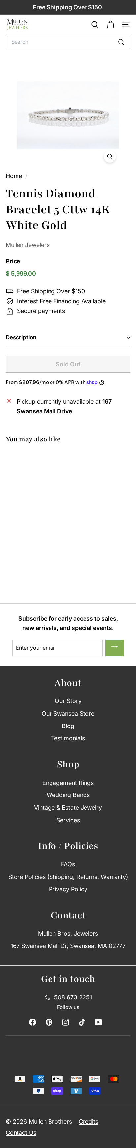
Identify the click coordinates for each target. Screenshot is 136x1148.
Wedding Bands (68, 795)
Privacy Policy (68, 889)
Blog (68, 726)
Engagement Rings (68, 782)
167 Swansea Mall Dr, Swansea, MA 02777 (68, 945)
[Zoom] (110, 157)
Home (15, 175)
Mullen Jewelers (28, 244)
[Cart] (110, 25)
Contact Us (21, 1132)
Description (21, 337)
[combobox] (68, 42)
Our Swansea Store (68, 713)
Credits (88, 1121)
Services (68, 820)
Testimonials (68, 738)
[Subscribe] (114, 648)
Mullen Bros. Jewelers (68, 933)
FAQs (68, 864)
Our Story (68, 700)
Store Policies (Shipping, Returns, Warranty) (68, 876)
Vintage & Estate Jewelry (68, 807)
